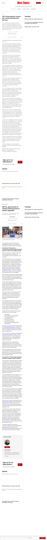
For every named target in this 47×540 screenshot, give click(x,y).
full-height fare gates (9, 327)
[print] (21, 37)
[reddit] (13, 37)
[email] (15, 37)
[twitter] (12, 37)
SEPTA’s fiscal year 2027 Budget (8, 325)
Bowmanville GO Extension (7, 401)
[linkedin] (10, 37)
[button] (3, 3)
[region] (23, 538)
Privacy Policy (30, 537)
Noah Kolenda (12, 216)
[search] (4, 3)
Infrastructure (5, 204)
